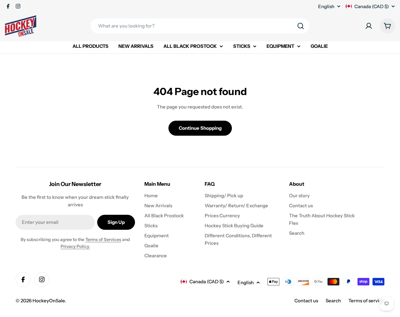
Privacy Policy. (75, 246)
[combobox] (200, 25)
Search (333, 301)
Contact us (306, 301)
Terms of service (366, 301)
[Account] (368, 26)
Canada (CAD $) (371, 6)
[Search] (300, 26)
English (326, 6)
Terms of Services (103, 239)
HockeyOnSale (48, 301)
